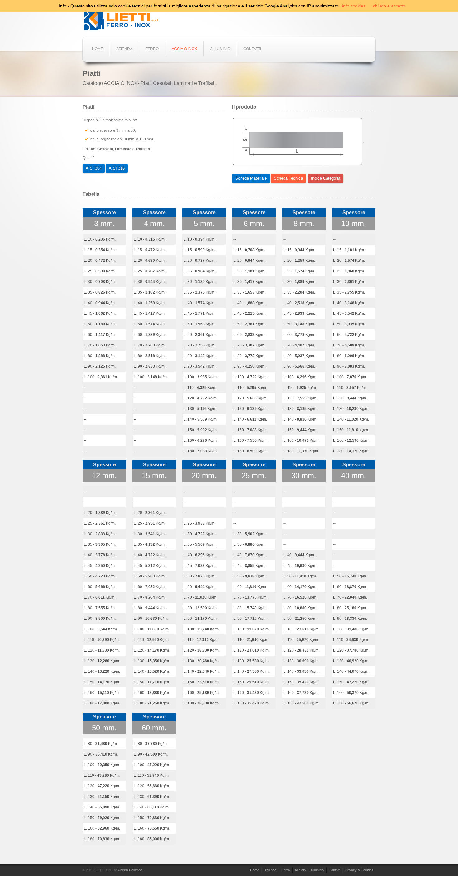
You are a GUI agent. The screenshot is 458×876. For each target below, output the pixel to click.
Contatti (252, 49)
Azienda (124, 49)
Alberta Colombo (129, 870)
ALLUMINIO (220, 49)
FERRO (152, 49)
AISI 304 (94, 168)
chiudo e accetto (389, 5)
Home (97, 49)
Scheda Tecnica (288, 178)
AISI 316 (117, 168)
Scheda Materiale (251, 178)
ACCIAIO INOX (184, 49)
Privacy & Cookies (359, 870)
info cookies (353, 5)
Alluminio (317, 870)
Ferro (285, 870)
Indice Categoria (325, 178)
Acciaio (300, 870)
